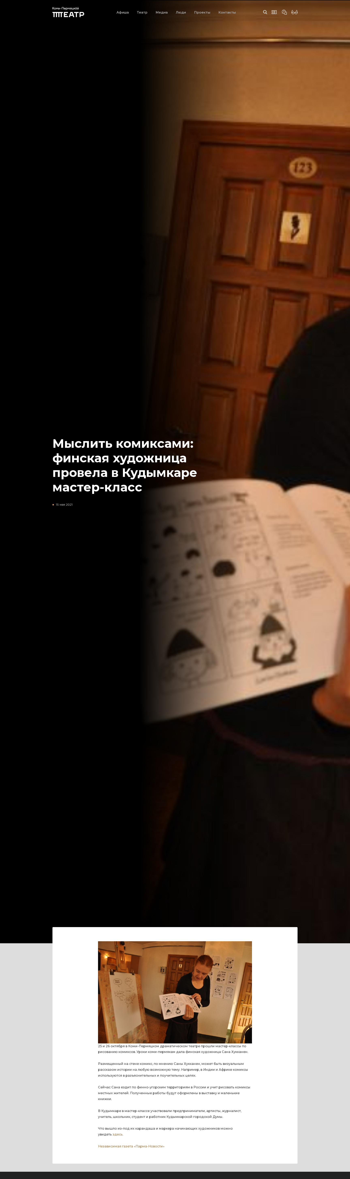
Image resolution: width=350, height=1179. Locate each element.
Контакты (227, 12)
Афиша (122, 12)
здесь (118, 1134)
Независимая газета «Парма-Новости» (131, 1146)
